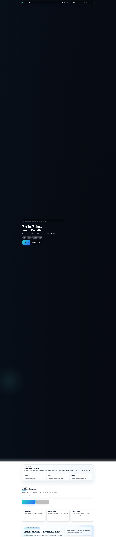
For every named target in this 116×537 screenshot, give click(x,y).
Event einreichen (85, 2)
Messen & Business (52, 511)
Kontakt (91, 2)
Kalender (58, 2)
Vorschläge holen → (76, 517)
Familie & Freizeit (76, 511)
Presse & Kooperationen (75, 2)
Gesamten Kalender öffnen (29, 501)
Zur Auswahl (26, 242)
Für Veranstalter (65, 2)
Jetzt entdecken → (27, 517)
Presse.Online (43, 221)
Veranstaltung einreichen (42, 501)
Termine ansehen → (52, 517)
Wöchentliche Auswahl (36, 242)
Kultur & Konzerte (28, 511)
